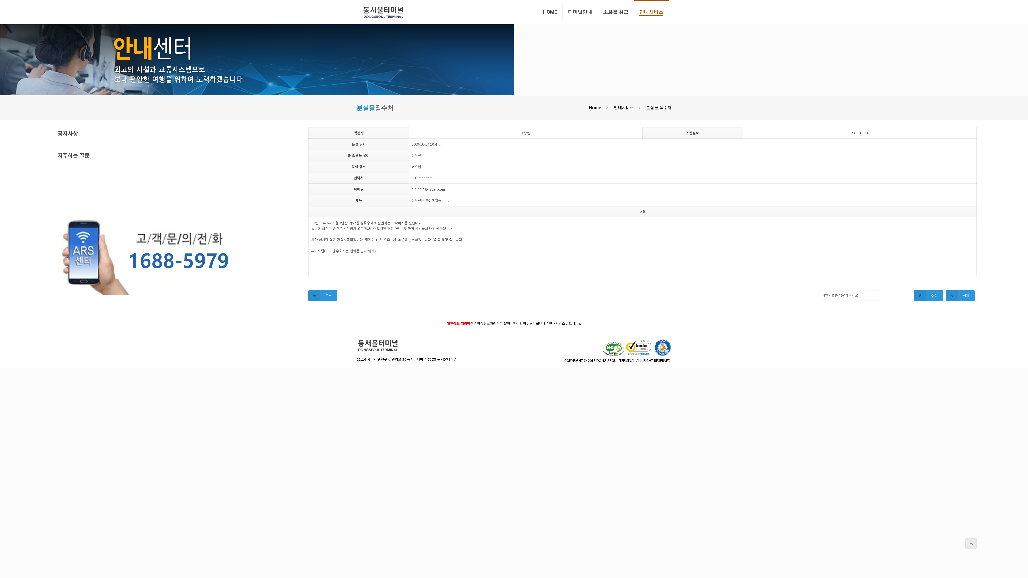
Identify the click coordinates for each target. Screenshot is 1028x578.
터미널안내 (538, 323)
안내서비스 (624, 107)
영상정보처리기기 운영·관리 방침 (501, 323)
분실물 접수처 (658, 107)
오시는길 (575, 323)
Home (595, 107)
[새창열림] (614, 354)
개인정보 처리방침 (460, 323)
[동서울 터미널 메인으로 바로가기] (383, 12)
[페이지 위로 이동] (971, 543)
